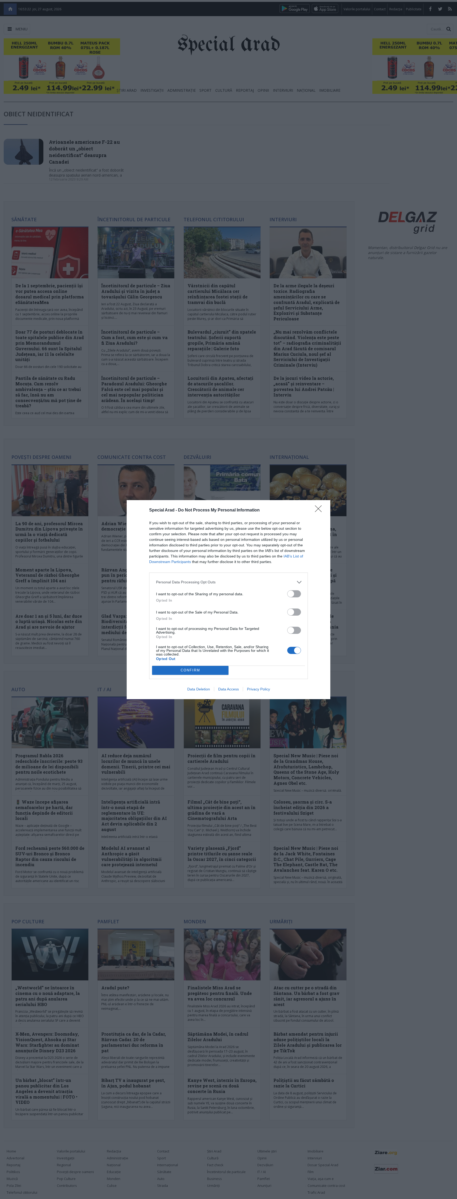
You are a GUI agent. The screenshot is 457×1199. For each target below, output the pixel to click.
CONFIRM (190, 670)
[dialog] (228, 599)
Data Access (228, 689)
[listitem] (228, 582)
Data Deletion (198, 689)
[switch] (294, 593)
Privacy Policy (258, 689)
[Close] (320, 510)
